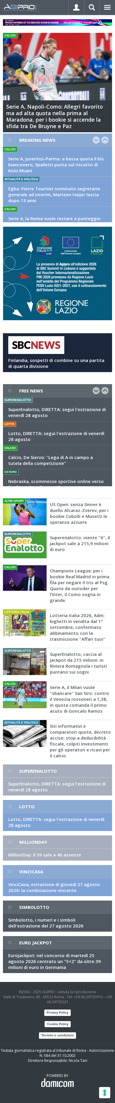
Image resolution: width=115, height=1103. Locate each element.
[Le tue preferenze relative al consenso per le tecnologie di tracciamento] (104, 1092)
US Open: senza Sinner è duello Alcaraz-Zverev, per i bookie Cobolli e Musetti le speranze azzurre (79, 513)
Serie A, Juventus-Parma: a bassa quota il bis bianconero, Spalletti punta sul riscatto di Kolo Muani (56, 164)
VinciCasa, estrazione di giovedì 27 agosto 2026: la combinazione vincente (54, 887)
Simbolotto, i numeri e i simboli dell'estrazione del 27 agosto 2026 (45, 923)
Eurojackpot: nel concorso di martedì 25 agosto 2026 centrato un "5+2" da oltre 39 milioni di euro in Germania (54, 961)
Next (104, 72)
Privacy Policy (57, 1012)
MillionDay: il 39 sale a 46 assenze (44, 855)
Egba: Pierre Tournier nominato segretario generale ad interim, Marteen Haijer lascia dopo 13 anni (54, 194)
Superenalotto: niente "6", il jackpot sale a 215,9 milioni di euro (80, 543)
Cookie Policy (57, 1024)
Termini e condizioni (57, 1035)
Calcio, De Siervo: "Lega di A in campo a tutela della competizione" (50, 460)
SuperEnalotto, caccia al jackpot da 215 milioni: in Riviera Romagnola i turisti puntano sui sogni (78, 663)
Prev (10, 72)
